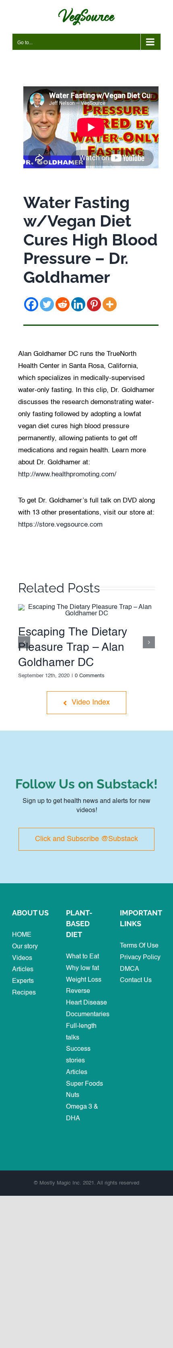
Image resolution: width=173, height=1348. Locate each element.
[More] (110, 304)
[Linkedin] (78, 304)
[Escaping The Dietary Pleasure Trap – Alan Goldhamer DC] (86, 607)
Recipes (24, 993)
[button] (24, 642)
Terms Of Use (139, 946)
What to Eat (82, 957)
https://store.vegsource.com (60, 524)
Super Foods (84, 1084)
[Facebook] (31, 304)
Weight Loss (83, 980)
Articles (22, 969)
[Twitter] (47, 304)
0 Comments (90, 675)
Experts (23, 981)
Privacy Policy (140, 957)
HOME (21, 935)
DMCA (129, 969)
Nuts (72, 1095)
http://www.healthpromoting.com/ (67, 474)
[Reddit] (63, 304)
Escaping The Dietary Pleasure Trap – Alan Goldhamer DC (72, 647)
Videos (22, 958)
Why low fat (82, 968)
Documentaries (87, 1014)
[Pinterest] (94, 304)
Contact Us (136, 980)
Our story (25, 947)
